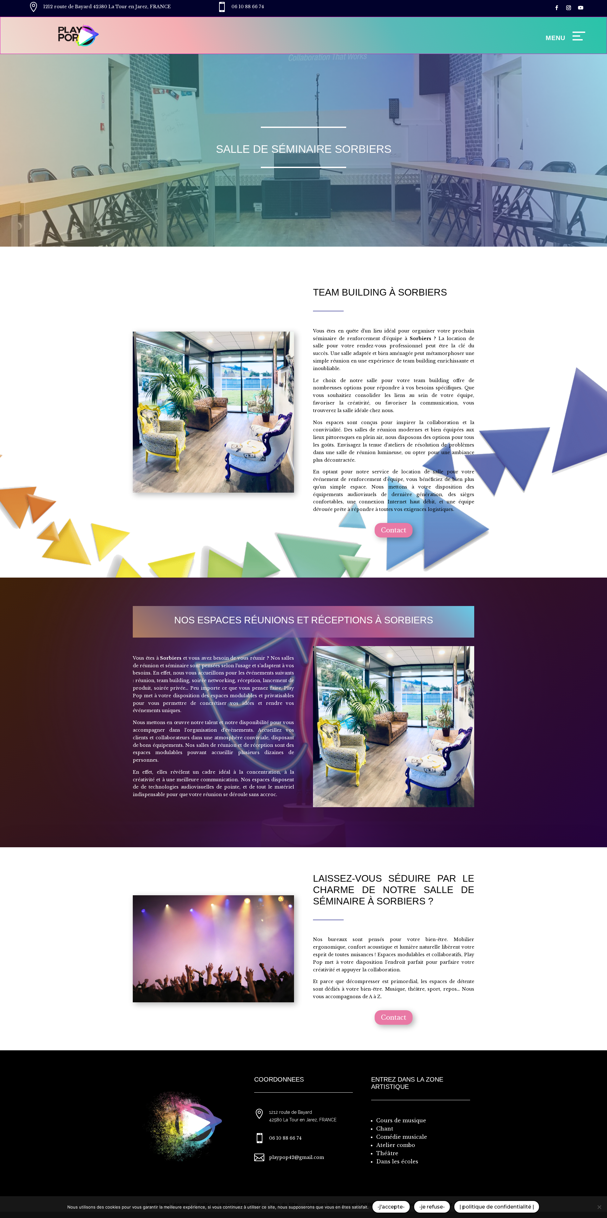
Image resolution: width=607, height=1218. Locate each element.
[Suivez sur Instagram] (568, 8)
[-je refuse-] (599, 1207)
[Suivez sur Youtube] (581, 8)
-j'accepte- (391, 1207)
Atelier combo (395, 1145)
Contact (393, 530)
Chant (384, 1128)
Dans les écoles (397, 1161)
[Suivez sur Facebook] (556, 8)
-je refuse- (432, 1207)
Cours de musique (401, 1120)
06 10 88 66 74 (247, 6)
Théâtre (387, 1153)
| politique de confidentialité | (496, 1207)
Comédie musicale (401, 1137)
